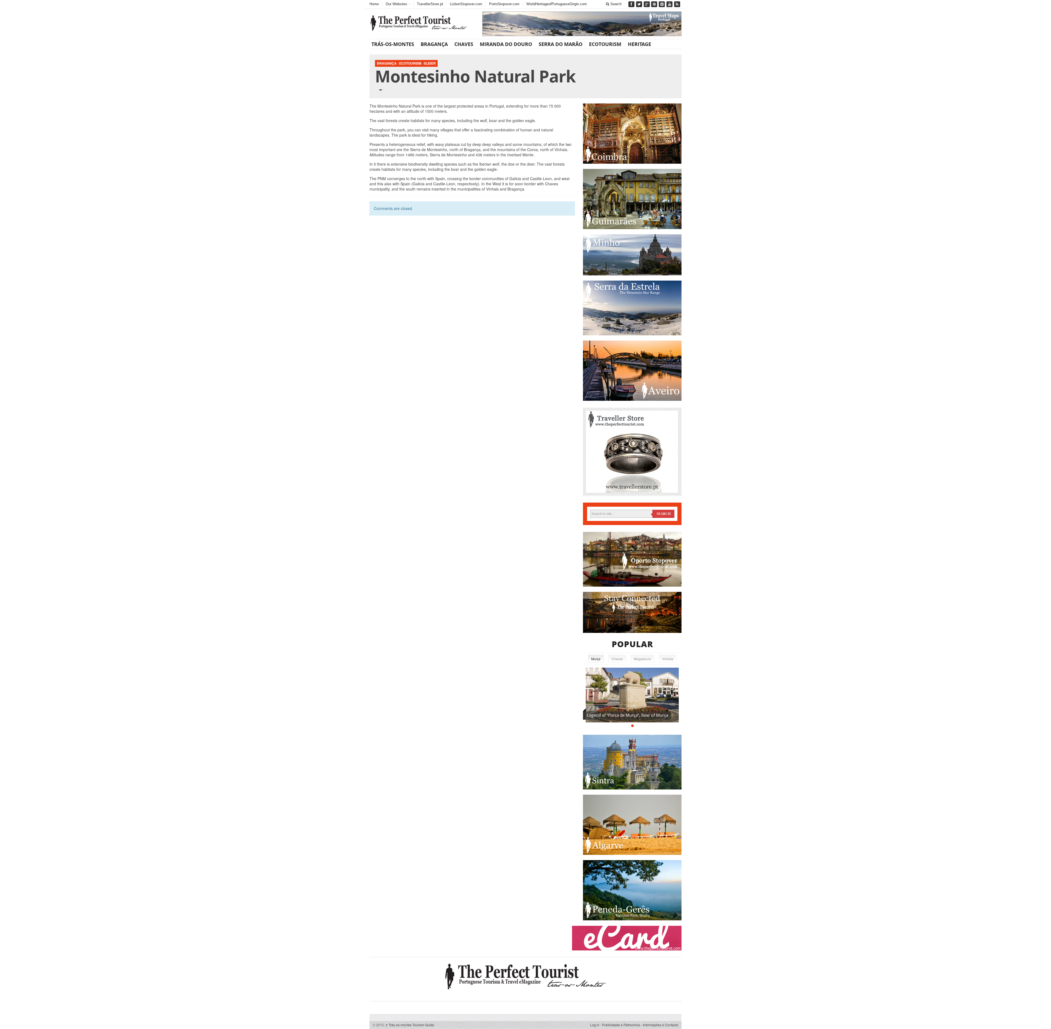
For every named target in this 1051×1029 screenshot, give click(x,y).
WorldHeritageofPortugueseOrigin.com (556, 4)
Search (615, 4)
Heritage (639, 44)
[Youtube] (670, 4)
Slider (430, 63)
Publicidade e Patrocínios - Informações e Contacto (640, 1024)
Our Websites (396, 4)
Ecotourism (605, 44)
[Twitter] (639, 4)
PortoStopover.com (504, 4)
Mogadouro (642, 658)
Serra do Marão (560, 44)
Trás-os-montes (392, 44)
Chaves (463, 44)
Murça (595, 658)
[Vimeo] (662, 4)
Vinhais (667, 658)
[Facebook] (632, 4)
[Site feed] (678, 4)
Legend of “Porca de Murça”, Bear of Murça (627, 715)
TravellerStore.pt (430, 4)
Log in (594, 1024)
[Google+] (647, 4)
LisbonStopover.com (466, 4)
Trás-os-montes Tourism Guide (409, 1024)
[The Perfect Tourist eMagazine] (525, 975)
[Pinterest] (655, 4)
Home (374, 4)
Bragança (434, 44)
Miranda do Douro (506, 44)
